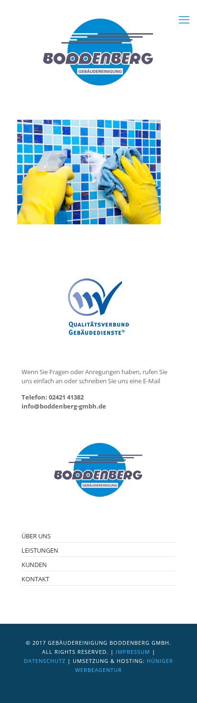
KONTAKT (35, 579)
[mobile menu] (184, 19)
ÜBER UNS (36, 536)
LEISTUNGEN (40, 550)
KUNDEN (34, 564)
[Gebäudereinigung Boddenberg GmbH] (98, 52)
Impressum (133, 651)
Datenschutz (45, 660)
